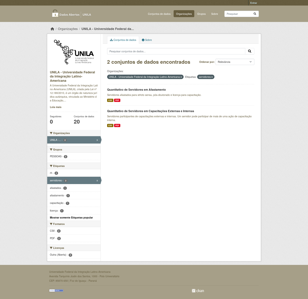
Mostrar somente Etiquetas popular (71, 217)
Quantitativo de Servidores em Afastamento (136, 89)
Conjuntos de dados (159, 14)
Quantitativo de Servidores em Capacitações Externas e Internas (150, 111)
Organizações (184, 14)
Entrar (253, 2)
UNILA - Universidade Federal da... (107, 28)
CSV (110, 100)
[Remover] (181, 77)
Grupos (201, 14)
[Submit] (254, 14)
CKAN (198, 291)
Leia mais (55, 107)
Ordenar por (206, 62)
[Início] (52, 28)
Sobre (214, 14)
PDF (117, 100)
